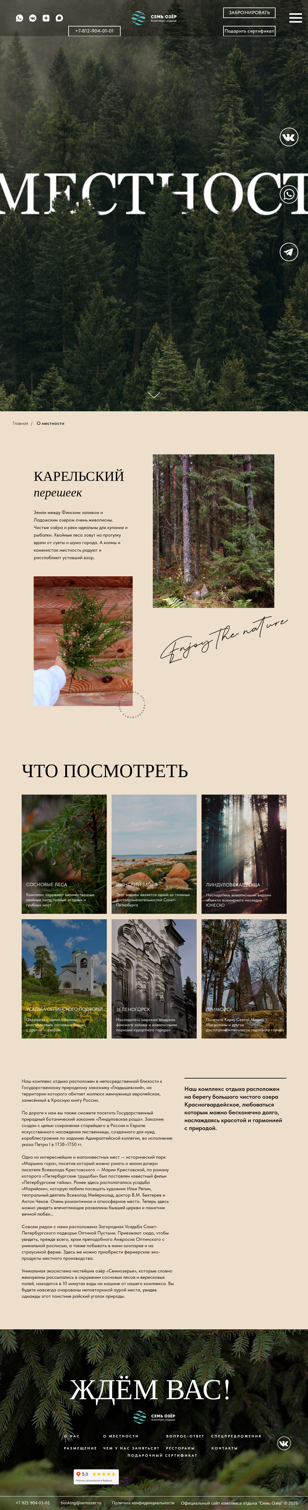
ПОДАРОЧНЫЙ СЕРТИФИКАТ (163, 1455)
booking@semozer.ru (81, 1502)
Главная (20, 423)
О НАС (72, 1436)
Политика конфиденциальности (143, 1502)
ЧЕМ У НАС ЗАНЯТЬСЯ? (131, 1448)
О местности (50, 423)
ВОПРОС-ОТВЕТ (185, 1436)
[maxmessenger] (59, 20)
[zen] (46, 20)
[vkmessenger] (32, 20)
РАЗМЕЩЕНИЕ (80, 1448)
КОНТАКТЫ (224, 1448)
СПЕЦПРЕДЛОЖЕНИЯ (236, 1436)
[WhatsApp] (19, 20)
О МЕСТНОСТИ (121, 1436)
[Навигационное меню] (295, 18)
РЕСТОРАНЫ (180, 1448)
